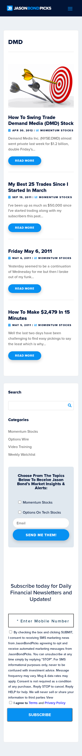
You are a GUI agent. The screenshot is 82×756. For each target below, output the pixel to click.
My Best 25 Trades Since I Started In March (38, 187)
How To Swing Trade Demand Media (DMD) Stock (41, 120)
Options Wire (18, 439)
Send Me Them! (41, 535)
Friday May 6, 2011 (30, 251)
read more (24, 160)
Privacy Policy (55, 702)
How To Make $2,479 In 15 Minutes (39, 315)
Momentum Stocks (56, 130)
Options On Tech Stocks (41, 512)
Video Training (20, 446)
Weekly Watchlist (21, 454)
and (39, 703)
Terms (33, 702)
